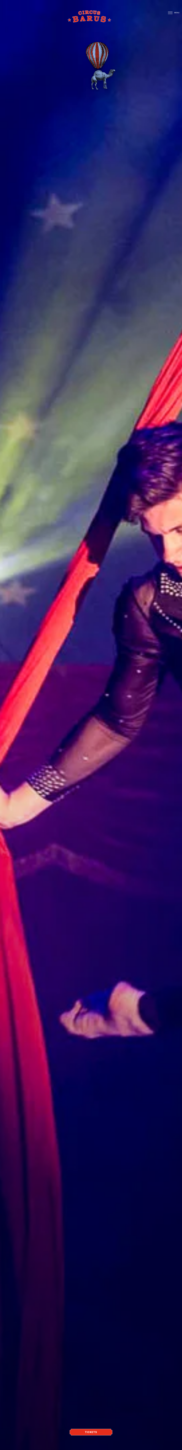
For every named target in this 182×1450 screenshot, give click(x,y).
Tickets (91, 1432)
